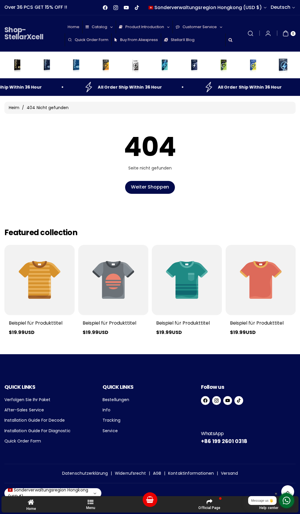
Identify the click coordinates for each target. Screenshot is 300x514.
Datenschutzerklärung (85, 473)
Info (106, 410)
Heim (14, 108)
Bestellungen (116, 400)
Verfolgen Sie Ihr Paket (27, 400)
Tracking (111, 420)
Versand (229, 473)
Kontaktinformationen (191, 473)
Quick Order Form (22, 441)
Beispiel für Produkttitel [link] (35, 323)
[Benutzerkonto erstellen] (268, 33)
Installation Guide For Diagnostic (37, 431)
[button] (250, 33)
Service (110, 431)
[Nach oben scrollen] (287, 491)
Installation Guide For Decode (34, 420)
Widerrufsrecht (130, 473)
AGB (157, 473)
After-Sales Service (24, 410)
